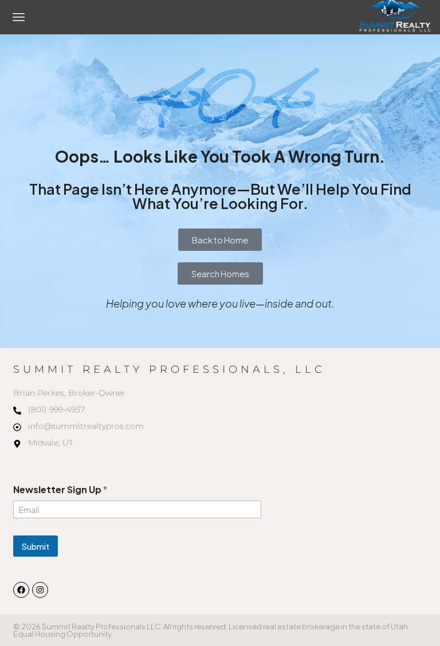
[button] (19, 17)
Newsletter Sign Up (60, 489)
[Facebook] (21, 590)
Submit (35, 546)
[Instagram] (40, 590)
